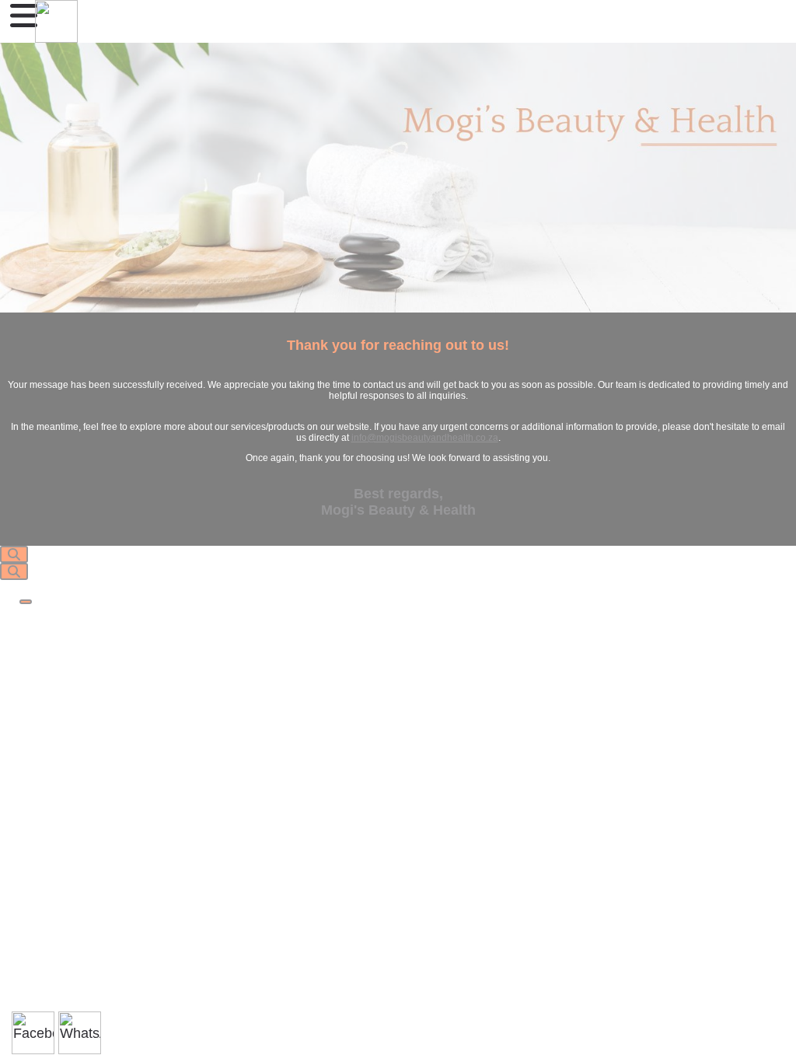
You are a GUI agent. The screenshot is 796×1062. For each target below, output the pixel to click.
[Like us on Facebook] (33, 1032)
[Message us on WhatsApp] (79, 1032)
